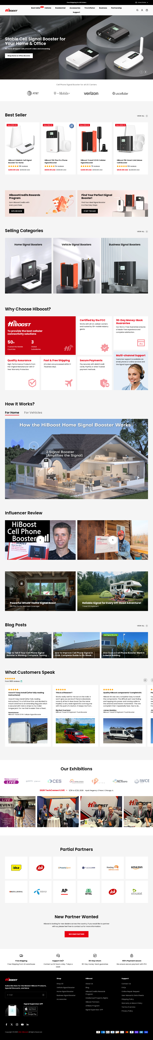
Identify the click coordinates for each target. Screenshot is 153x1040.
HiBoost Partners (92, 1002)
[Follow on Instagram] (17, 1024)
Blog (87, 987)
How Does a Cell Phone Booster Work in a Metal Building (123, 654)
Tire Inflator (89, 8)
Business (103, 8)
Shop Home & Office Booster (18, 56)
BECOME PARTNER (76, 934)
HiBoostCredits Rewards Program (95, 992)
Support (76, 12)
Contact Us (126, 983)
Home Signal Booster (65, 991)
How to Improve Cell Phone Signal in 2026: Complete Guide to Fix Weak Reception (74, 654)
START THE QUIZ (90, 211)
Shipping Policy (128, 999)
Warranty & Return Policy (132, 1003)
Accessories (75, 8)
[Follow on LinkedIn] (27, 1024)
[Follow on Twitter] (11, 1024)
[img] (13, 678)
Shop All (60, 983)
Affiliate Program (93, 1006)
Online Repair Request (131, 991)
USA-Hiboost (23, 1032)
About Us (89, 983)
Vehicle (48, 8)
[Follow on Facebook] (6, 1024)
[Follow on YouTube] (22, 1024)
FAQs (124, 987)
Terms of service (128, 1007)
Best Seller (35, 8)
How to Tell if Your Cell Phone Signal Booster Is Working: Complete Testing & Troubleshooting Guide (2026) (28, 654)
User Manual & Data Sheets (133, 995)
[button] (40, 540)
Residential (60, 8)
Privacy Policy (127, 1011)
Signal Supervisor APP (94, 1010)
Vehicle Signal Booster (66, 987)
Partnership (116, 8)
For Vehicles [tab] (33, 413)
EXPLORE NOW (16, 211)
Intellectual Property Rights (97, 998)
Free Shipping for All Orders (76, 2)
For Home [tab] (12, 413)
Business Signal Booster (66, 995)
